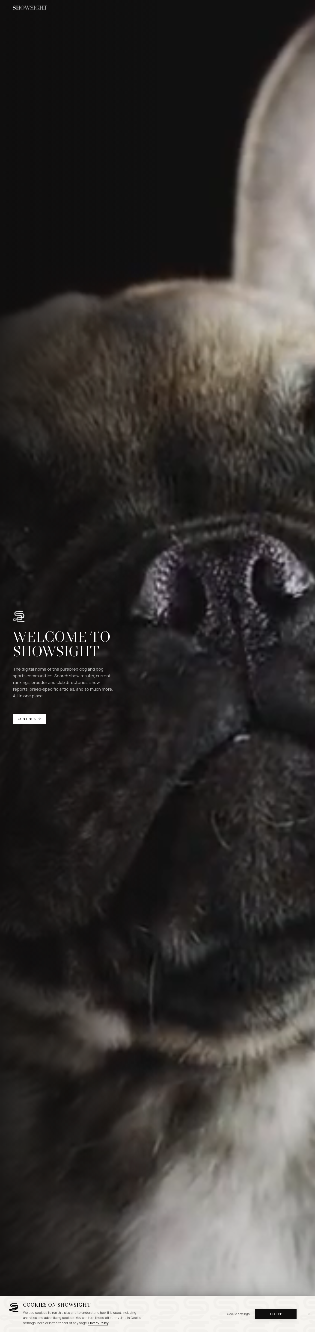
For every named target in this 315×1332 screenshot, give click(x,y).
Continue (27, 719)
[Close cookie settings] (308, 1314)
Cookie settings (238, 1314)
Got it (276, 1314)
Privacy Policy (98, 1323)
